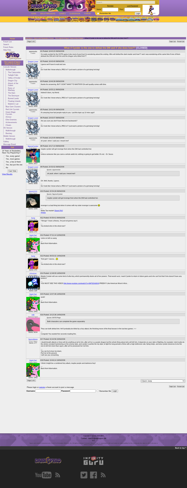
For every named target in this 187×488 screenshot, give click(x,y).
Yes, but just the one (14, 165)
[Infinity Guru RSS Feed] (103, 475)
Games (62, 14)
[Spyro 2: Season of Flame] (62, 19)
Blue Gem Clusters (13, 107)
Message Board (9, 144)
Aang (33, 218)
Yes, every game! (13, 156)
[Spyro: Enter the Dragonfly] (69, 19)
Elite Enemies (11, 120)
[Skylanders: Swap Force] (131, 19)
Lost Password (132, 6)
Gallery (6, 142)
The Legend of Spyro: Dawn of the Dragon (12, 63)
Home (33, 14)
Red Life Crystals (12, 109)
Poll (12, 147)
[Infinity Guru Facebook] (93, 475)
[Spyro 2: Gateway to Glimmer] (43, 19)
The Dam (11, 93)
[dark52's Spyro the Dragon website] (61, 5)
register (42, 387)
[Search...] (156, 2)
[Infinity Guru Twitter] (83, 475)
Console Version (9, 67)
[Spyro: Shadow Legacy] (94, 19)
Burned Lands (13, 98)
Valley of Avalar (14, 78)
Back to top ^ (180, 448)
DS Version (7, 128)
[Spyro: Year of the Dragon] (50, 19)
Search (6, 44)
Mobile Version (9, 136)
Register (110, 6)
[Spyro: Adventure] (75, 19)
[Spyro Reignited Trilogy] (31, 19)
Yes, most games (13, 159)
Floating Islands (14, 101)
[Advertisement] (92, 30)
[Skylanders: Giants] (125, 19)
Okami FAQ (58, 211)
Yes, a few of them (13, 162)
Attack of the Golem (13, 84)
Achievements (11, 122)
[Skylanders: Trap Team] (137, 19)
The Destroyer (13, 96)
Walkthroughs (47, 14)
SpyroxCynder (33, 146)
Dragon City (12, 81)
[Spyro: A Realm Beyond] (156, 19)
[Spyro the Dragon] (37, 19)
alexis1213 (33, 191)
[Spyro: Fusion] (81, 19)
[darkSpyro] (48, 460)
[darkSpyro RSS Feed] (57, 475)
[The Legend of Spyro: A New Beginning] (100, 19)
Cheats (8, 125)
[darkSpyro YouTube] (43, 475)
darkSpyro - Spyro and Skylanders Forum (40, 38)
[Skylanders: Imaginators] (150, 19)
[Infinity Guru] (93, 460)
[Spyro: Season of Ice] (56, 19)
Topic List (172, 41)
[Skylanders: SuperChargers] (144, 19)
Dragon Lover (33, 62)
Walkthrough (10, 70)
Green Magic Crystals (11, 113)
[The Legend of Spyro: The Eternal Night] (106, 19)
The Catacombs (14, 72)
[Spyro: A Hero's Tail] (87, 19)
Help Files (7, 50)
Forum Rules (8, 47)
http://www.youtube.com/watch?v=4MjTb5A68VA (81, 283)
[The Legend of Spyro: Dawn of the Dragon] (113, 19)
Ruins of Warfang (11, 89)
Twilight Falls (13, 75)
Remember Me (105, 13)
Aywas (43, 213)
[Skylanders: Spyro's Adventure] (119, 19)
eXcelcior (33, 273)
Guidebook (75, 14)
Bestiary (9, 133)
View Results (7, 174)
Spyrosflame (33, 339)
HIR (33, 315)
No (7, 168)
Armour (8, 117)
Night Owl (33, 235)
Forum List (7, 42)
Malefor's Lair (13, 104)
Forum (87, 14)
